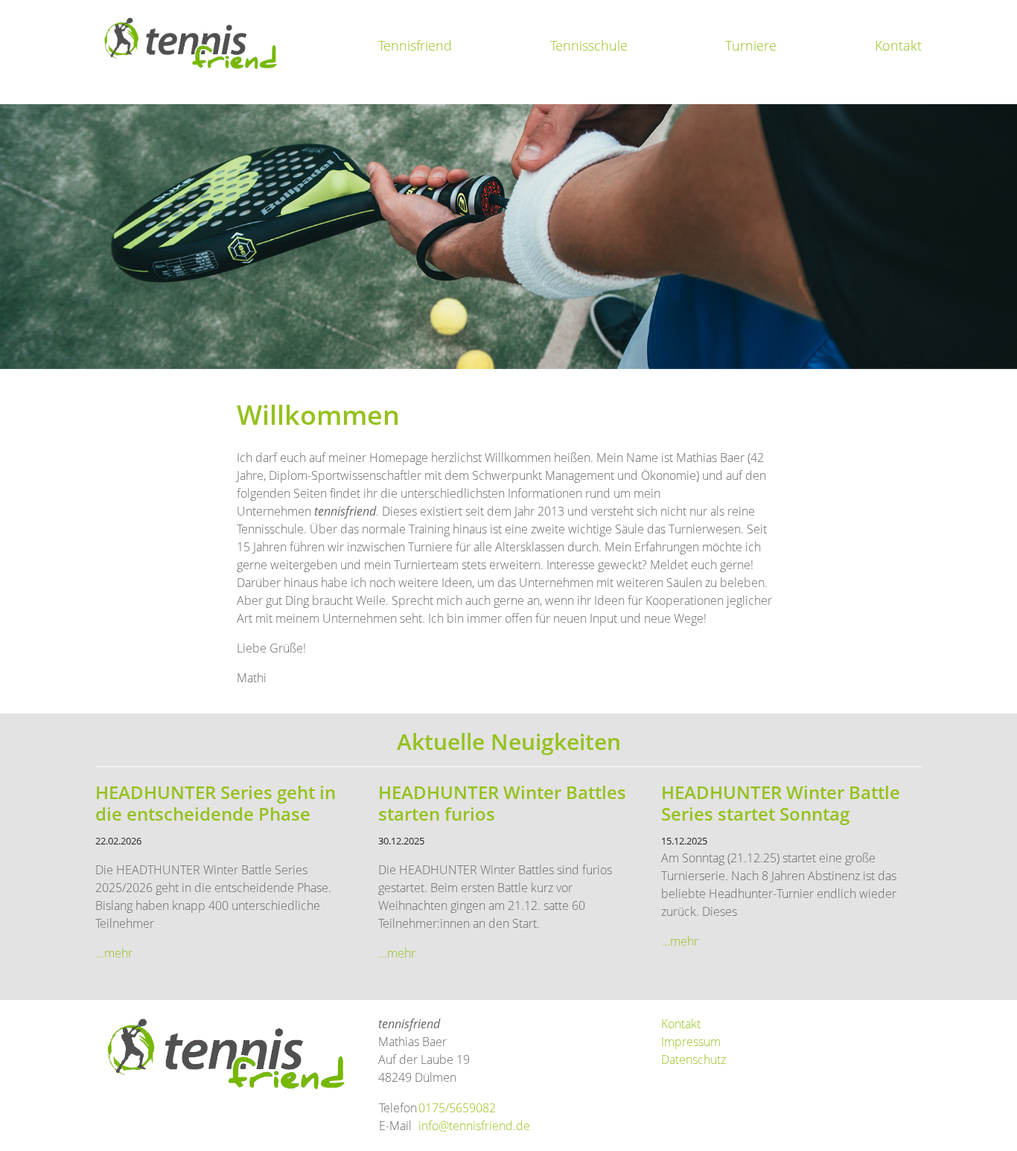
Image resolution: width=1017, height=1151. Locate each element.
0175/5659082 (457, 1108)
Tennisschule (589, 45)
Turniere (751, 45)
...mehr (114, 953)
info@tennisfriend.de (474, 1126)
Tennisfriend (415, 45)
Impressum (691, 1041)
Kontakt (898, 45)
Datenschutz (693, 1059)
